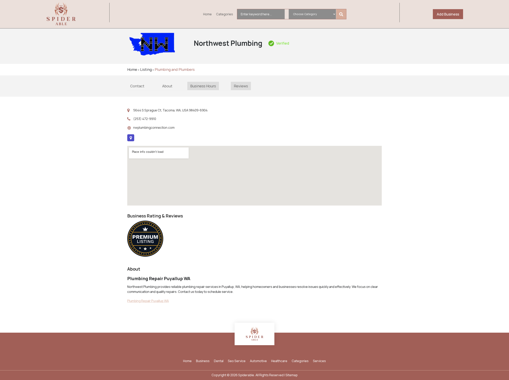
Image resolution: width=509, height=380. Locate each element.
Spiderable (246, 375)
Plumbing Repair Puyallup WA (148, 301)
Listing (146, 69)
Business (203, 361)
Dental (218, 361)
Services (319, 361)
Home (207, 14)
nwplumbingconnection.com (154, 127)
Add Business (448, 14)
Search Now (342, 14)
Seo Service (237, 361)
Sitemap (292, 375)
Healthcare (279, 361)
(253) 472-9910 (144, 119)
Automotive (258, 361)
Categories (224, 14)
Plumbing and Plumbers (175, 69)
